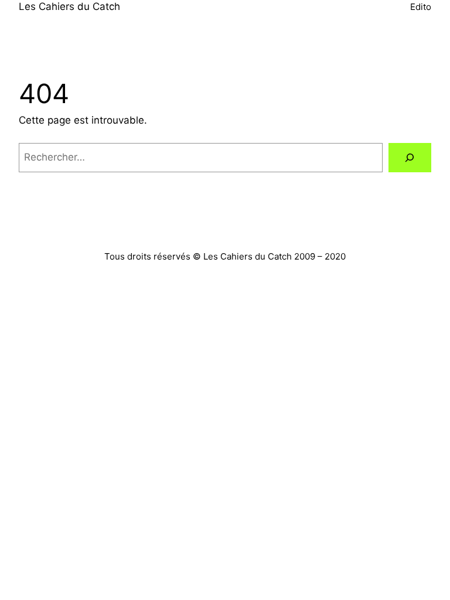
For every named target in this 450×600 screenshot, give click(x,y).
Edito (420, 6)
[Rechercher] (409, 158)
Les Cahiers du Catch (69, 6)
